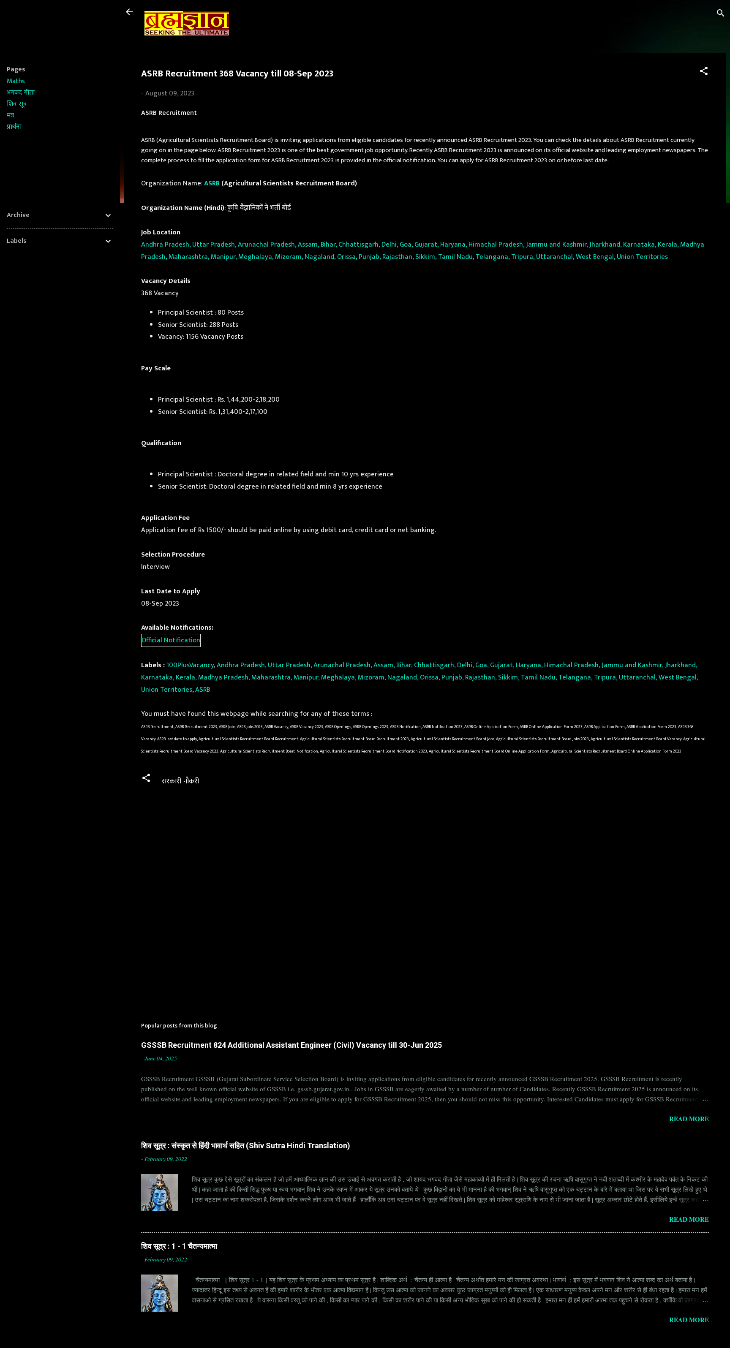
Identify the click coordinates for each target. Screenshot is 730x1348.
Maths (16, 81)
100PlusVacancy (190, 665)
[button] (704, 72)
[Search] (721, 14)
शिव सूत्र (17, 104)
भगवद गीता (21, 92)
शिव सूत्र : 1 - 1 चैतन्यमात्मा (179, 1246)
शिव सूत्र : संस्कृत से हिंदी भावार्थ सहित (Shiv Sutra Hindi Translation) (245, 1145)
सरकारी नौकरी (180, 781)
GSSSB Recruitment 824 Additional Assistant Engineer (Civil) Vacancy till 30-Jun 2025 (291, 1045)
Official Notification (171, 640)
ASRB (212, 183)
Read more (689, 1118)
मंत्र (10, 115)
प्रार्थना (14, 127)
